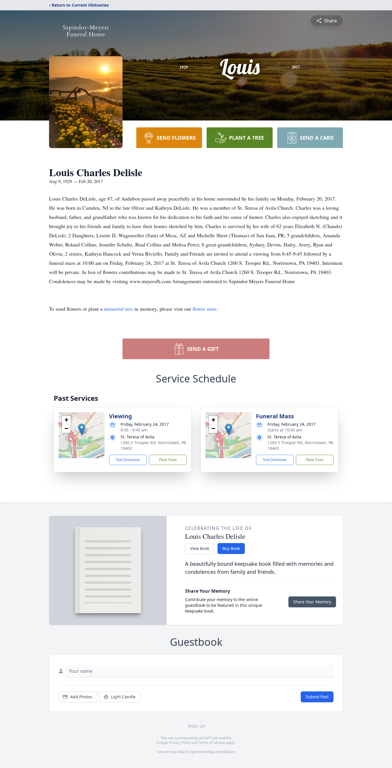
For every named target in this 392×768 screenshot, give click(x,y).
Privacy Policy (180, 742)
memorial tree (118, 308)
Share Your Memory (312, 601)
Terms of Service (211, 742)
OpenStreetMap (202, 751)
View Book (199, 548)
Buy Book (231, 548)
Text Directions (128, 459)
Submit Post (317, 696)
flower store (205, 308)
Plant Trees (168, 459)
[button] (81, 429)
